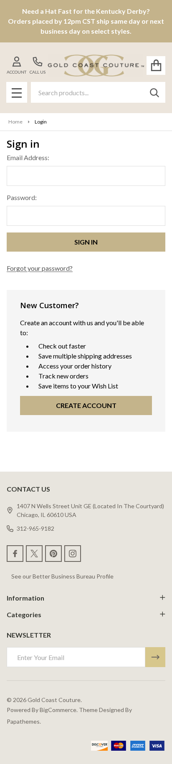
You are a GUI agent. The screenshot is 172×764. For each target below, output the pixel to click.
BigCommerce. (59, 709)
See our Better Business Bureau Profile (62, 576)
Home (15, 122)
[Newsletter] (155, 657)
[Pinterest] (53, 553)
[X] (34, 553)
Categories (24, 614)
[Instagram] (72, 553)
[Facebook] (15, 553)
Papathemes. (24, 721)
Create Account (86, 405)
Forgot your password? (40, 268)
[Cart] (156, 65)
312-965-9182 (35, 528)
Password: (22, 197)
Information (25, 598)
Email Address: (28, 157)
